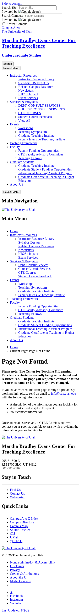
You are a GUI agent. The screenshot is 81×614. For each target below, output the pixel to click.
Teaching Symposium (32, 132)
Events (14, 124)
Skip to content (11, 3)
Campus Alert (11, 27)
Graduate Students (22, 162)
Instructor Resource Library (36, 79)
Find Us (15, 489)
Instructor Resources (23, 75)
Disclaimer (17, 566)
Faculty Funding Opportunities (38, 150)
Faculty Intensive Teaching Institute (41, 139)
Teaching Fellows (30, 158)
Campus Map (19, 526)
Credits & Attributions (24, 573)
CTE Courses (27, 272)
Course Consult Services (34, 268)
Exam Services (28, 98)
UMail (14, 537)
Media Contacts (20, 581)
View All (24, 120)
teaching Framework (23, 143)
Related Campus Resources (36, 86)
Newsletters (26, 90)
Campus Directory (22, 522)
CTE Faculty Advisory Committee (40, 154)
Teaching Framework (24, 299)
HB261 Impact (28, 94)
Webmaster (17, 497)
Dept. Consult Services (33, 265)
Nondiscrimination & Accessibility (32, 562)
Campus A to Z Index (24, 518)
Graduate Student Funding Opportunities (45, 169)
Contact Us (17, 493)
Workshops (25, 128)
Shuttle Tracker (20, 530)
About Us (16, 340)
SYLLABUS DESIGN (33, 83)
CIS (12, 533)
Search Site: (9, 7)
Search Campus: (12, 15)
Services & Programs (24, 102)
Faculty (15, 147)
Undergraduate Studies (21, 55)
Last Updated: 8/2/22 (15, 610)
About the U (18, 577)
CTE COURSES (29, 113)
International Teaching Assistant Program (45, 173)
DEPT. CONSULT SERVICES (39, 105)
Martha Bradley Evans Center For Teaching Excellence (39, 43)
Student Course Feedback (35, 117)
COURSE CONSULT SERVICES (41, 109)
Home (14, 231)
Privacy (15, 570)
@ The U (16, 541)
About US (16, 184)
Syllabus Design (29, 242)
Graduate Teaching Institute (36, 135)
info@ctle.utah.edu (63, 393)
